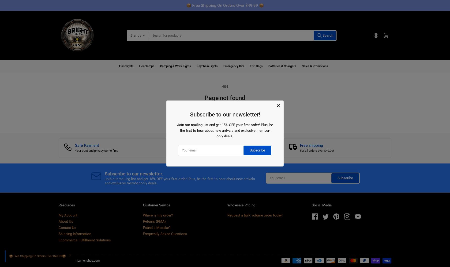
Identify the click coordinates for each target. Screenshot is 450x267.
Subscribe (257, 150)
